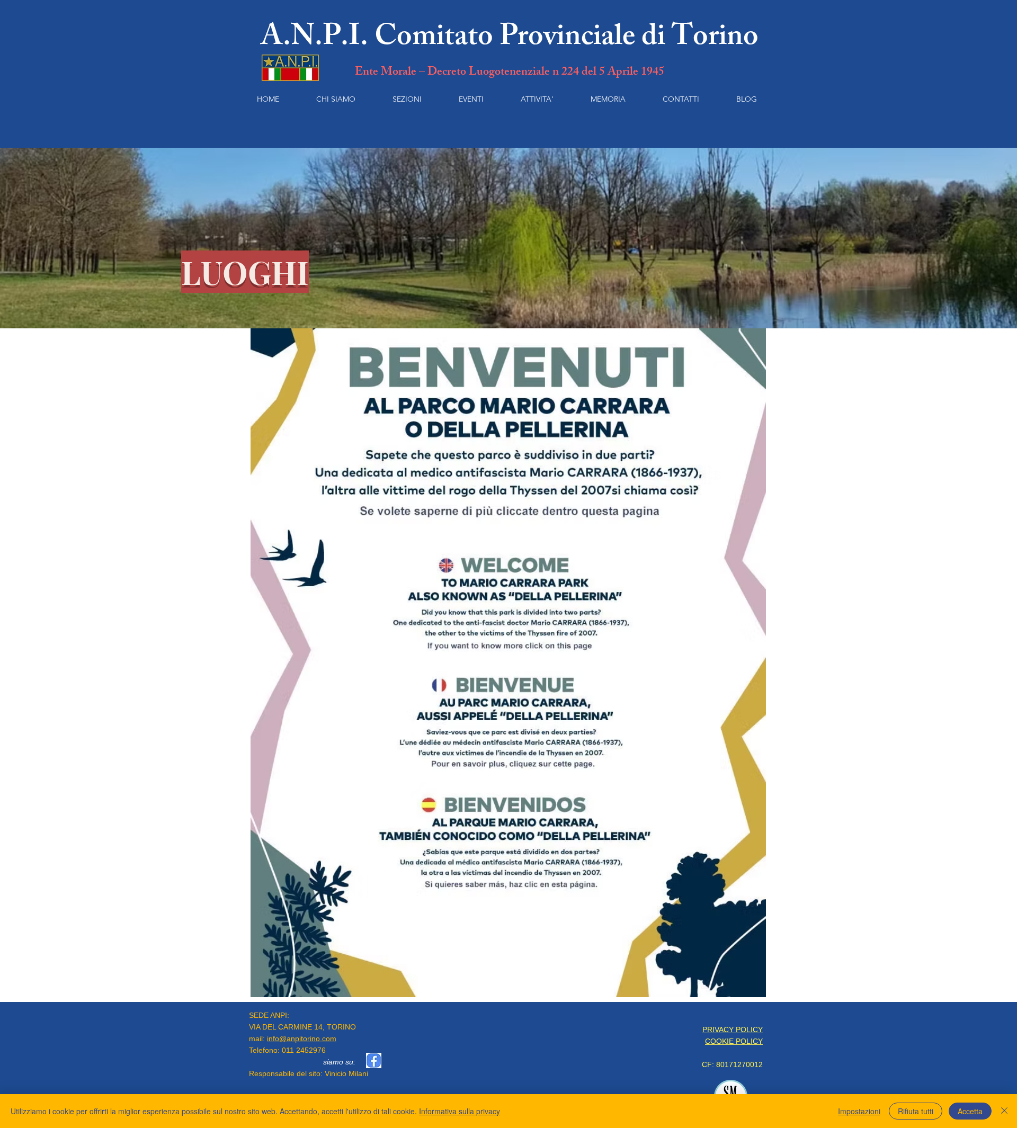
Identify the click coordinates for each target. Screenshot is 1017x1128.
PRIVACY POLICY (732, 1029)
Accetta (970, 1111)
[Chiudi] (1004, 1111)
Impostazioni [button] (859, 1111)
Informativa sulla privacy (459, 1111)
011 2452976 (304, 1050)
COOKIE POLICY (734, 1041)
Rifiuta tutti (915, 1111)
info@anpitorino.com (301, 1038)
